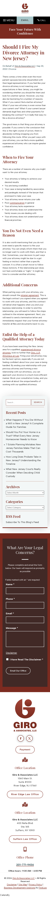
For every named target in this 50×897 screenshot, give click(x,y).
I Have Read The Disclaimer (26, 659)
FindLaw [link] (43, 887)
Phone (10, 598)
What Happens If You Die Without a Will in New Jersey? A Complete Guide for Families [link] (24, 423)
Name (10, 584)
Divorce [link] (12, 69)
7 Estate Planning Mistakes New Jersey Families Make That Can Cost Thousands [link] (23, 448)
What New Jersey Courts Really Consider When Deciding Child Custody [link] (23, 473)
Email (10, 613)
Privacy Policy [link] (35, 884)
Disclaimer (11, 652)
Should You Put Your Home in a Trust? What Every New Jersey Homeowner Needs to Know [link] (23, 436)
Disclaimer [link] (12, 884)
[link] (25, 8)
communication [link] (17, 203)
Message (12, 628)
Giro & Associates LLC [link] (25, 66)
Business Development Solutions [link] (19, 887)
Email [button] (25, 20)
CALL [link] (43, 20)
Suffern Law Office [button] (25, 839)
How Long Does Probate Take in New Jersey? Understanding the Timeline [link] (23, 460)
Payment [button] (25, 749)
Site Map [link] (23, 884)
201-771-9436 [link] (25, 864)
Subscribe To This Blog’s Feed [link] (22, 522)
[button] (8, 19)
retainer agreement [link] (30, 295)
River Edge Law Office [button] (25, 794)
